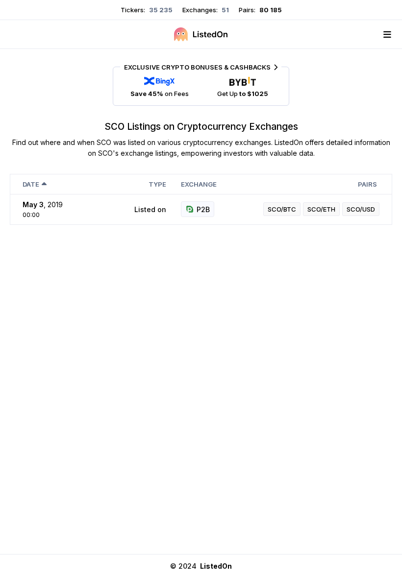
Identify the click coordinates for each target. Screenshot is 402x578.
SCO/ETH (321, 209)
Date (31, 184)
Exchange (199, 184)
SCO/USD (361, 209)
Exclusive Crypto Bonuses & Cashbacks (197, 67)
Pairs (367, 184)
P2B (203, 209)
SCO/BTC (282, 209)
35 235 (160, 10)
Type (157, 184)
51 (224, 10)
